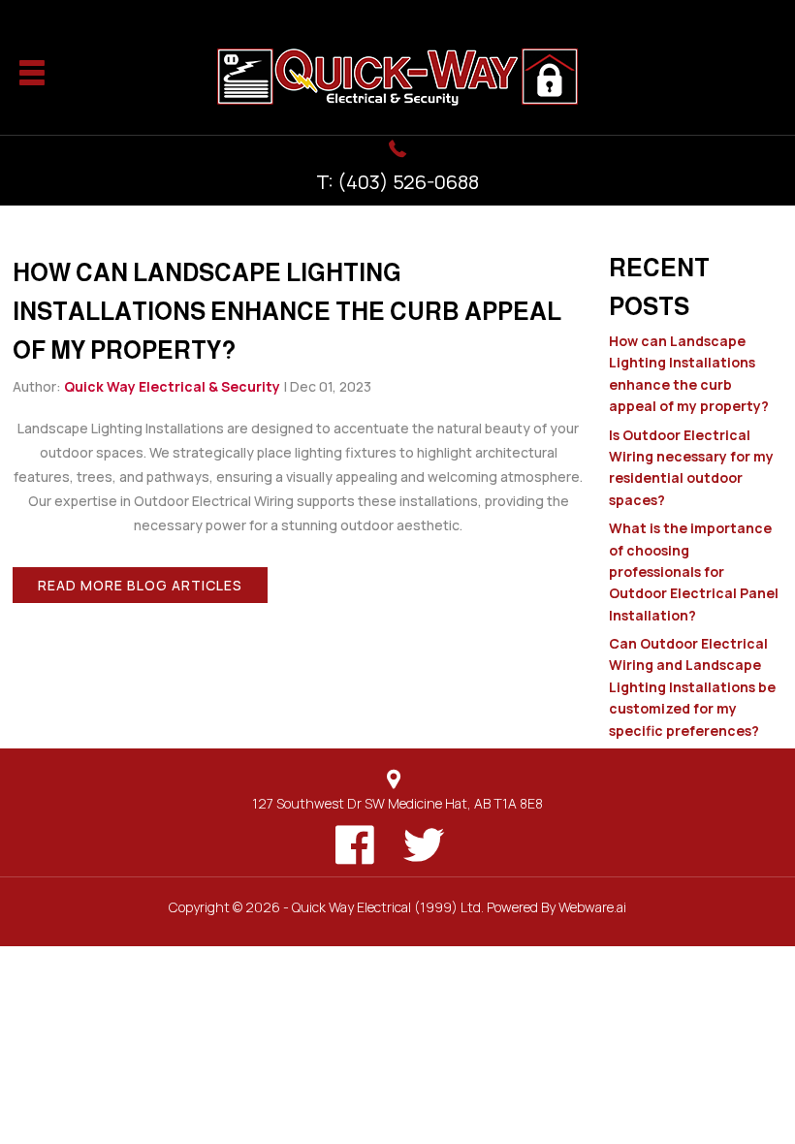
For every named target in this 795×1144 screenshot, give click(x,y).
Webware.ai (592, 907)
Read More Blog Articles (140, 585)
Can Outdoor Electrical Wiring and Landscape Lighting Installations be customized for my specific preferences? (692, 687)
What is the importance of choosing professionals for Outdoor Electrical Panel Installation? (694, 571)
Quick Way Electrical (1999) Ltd (386, 907)
